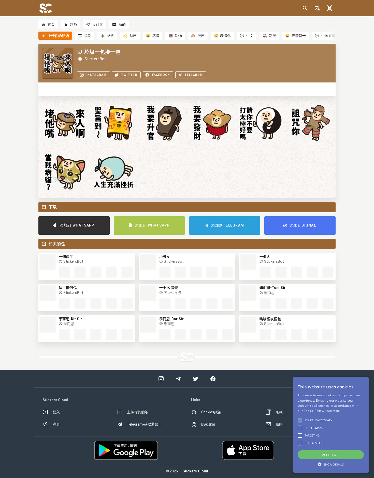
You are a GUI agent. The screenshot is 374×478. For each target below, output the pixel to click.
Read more (332, 411)
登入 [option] (56, 412)
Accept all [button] (330, 455)
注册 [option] (56, 424)
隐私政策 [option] (208, 424)
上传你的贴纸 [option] (137, 412)
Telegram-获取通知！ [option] (144, 424)
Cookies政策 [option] (211, 412)
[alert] (331, 425)
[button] (317, 8)
